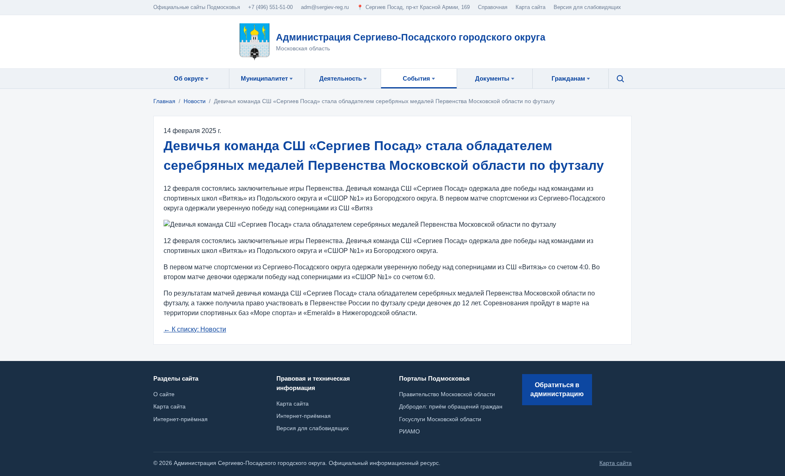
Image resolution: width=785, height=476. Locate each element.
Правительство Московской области (447, 394)
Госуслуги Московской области (440, 419)
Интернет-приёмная (303, 416)
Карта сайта (292, 403)
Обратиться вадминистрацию (557, 389)
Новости (195, 101)
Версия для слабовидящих (587, 7)
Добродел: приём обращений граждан (450, 406)
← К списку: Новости (195, 329)
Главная (164, 101)
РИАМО (409, 431)
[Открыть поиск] (620, 78)
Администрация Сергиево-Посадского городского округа (410, 37)
